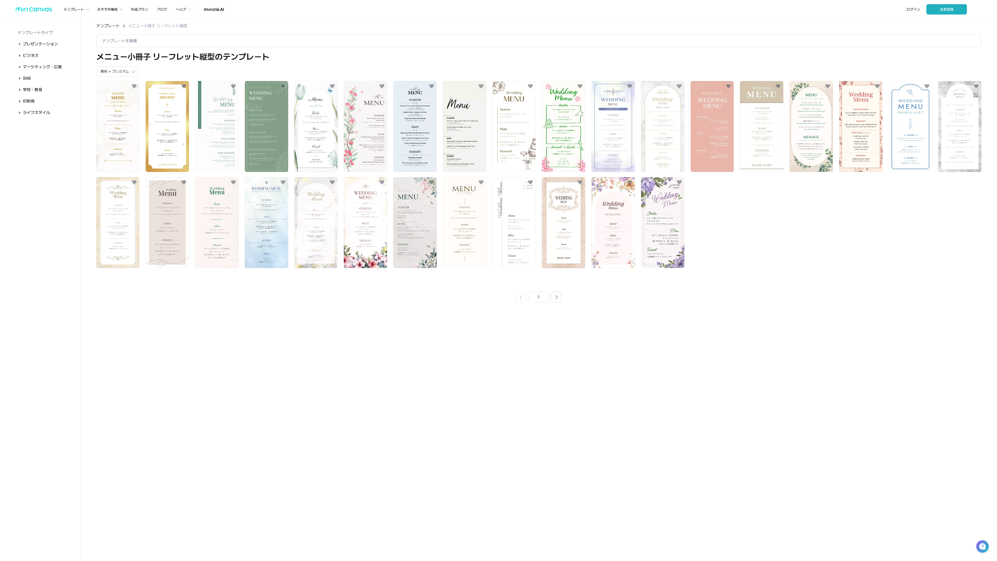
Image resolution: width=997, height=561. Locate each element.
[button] (982, 546)
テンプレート (108, 25)
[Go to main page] (34, 11)
